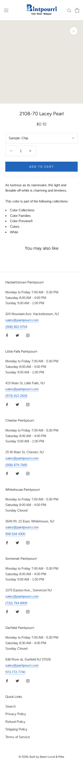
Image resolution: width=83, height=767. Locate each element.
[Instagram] (27, 335)
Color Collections (22, 210)
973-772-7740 (15, 672)
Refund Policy (15, 722)
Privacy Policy (15, 714)
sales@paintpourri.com (22, 320)
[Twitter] (17, 335)
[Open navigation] (6, 10)
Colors (14, 226)
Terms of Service (17, 737)
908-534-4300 (15, 534)
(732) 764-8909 (16, 603)
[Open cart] (77, 10)
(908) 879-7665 (16, 465)
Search (10, 706)
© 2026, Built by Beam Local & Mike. (42, 756)
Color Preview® (21, 221)
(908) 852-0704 (16, 327)
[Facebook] (7, 335)
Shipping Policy (16, 729)
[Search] (69, 10)
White (14, 232)
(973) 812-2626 (16, 396)
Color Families (20, 216)
